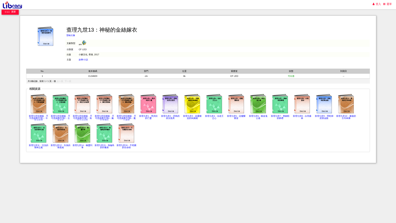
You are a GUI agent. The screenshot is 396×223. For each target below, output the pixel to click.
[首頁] (12, 8)
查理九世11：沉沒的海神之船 (38, 146)
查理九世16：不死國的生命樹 (126, 146)
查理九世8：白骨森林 (302, 117)
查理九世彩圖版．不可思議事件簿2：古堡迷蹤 (60, 118)
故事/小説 (83, 59)
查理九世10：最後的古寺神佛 (346, 117)
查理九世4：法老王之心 (214, 117)
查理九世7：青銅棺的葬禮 (280, 117)
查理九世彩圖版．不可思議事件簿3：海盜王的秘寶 (82, 118)
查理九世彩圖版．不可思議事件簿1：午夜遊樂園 (38, 118)
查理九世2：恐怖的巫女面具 (170, 117)
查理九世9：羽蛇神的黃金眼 (324, 117)
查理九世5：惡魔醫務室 (236, 117)
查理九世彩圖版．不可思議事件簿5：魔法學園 (126, 118)
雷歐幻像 (70, 35)
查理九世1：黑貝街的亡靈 (148, 117)
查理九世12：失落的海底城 (60, 146)
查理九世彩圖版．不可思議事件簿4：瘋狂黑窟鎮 (104, 118)
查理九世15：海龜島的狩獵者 (104, 146)
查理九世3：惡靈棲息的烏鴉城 (192, 117)
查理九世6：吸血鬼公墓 (258, 117)
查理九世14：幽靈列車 (82, 146)
